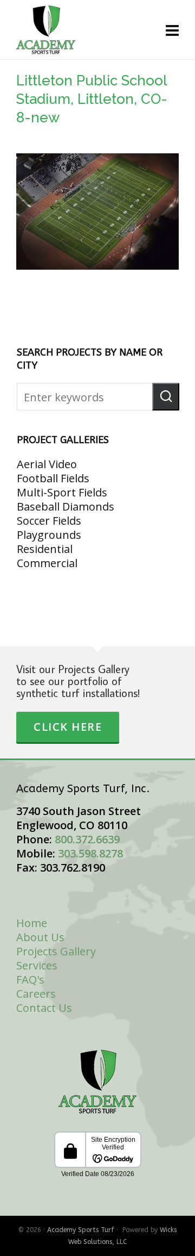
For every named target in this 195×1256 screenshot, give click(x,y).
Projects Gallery (56, 951)
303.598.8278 (90, 853)
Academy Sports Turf (80, 1230)
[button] (165, 397)
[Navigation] (172, 30)
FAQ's (30, 979)
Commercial (47, 563)
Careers (36, 993)
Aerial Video (47, 464)
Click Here (68, 726)
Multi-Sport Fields (62, 492)
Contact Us (44, 1007)
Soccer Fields (49, 520)
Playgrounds (49, 534)
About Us (40, 937)
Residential (45, 549)
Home (31, 923)
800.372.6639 (87, 839)
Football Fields (53, 478)
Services (36, 965)
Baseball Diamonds (65, 506)
